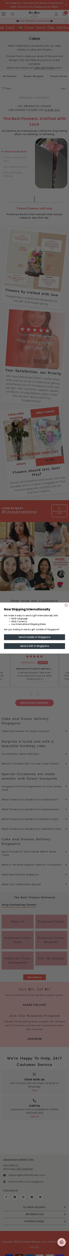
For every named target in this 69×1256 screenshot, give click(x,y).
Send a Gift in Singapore (34, 646)
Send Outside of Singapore (34, 637)
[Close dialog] (66, 605)
